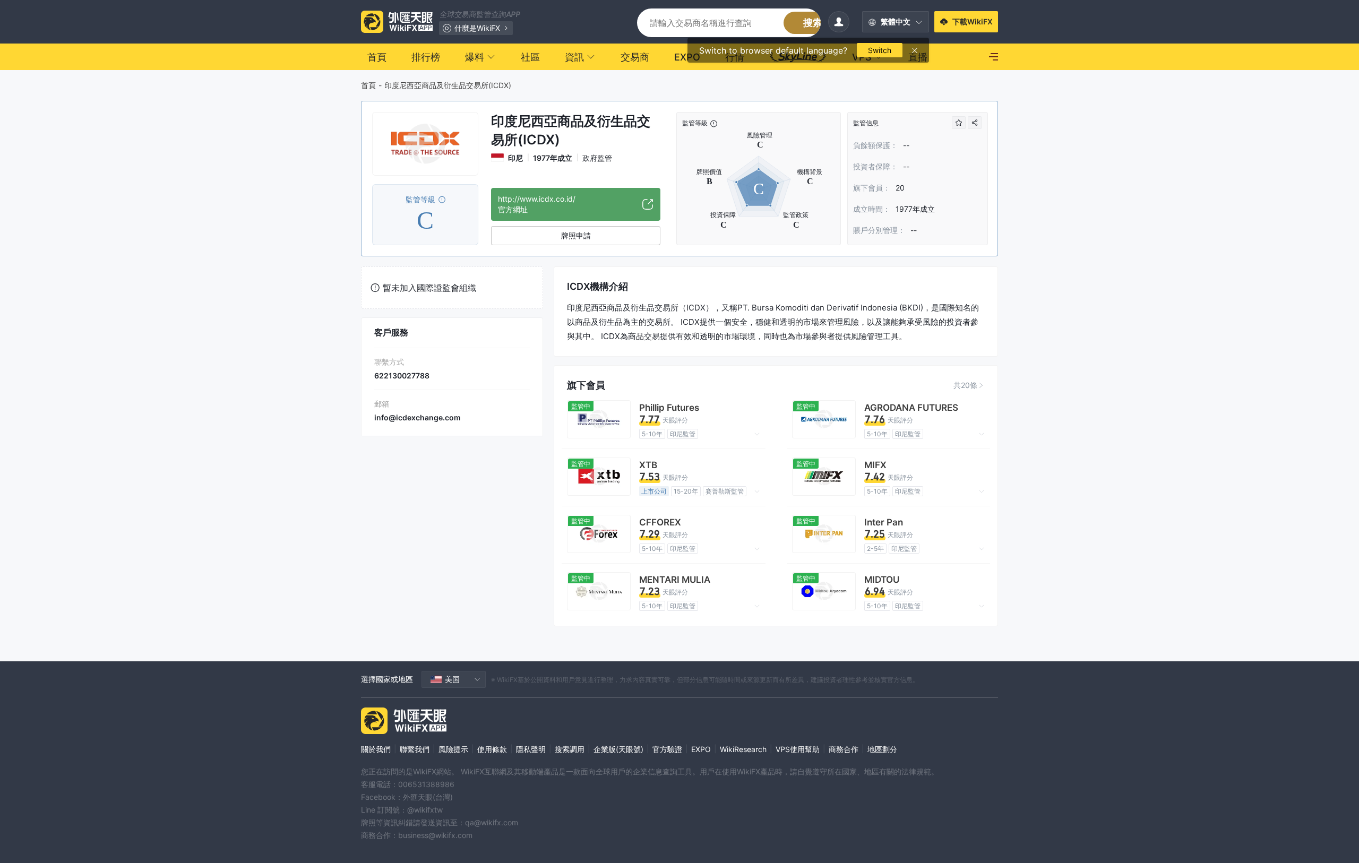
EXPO (701, 749)
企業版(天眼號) (618, 749)
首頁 (368, 85)
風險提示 (453, 749)
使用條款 (492, 749)
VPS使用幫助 (798, 749)
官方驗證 (667, 749)
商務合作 (843, 749)
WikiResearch (743, 749)
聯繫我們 (414, 749)
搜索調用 (569, 749)
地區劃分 (882, 749)
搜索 (812, 22)
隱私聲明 (531, 749)
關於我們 (376, 749)
